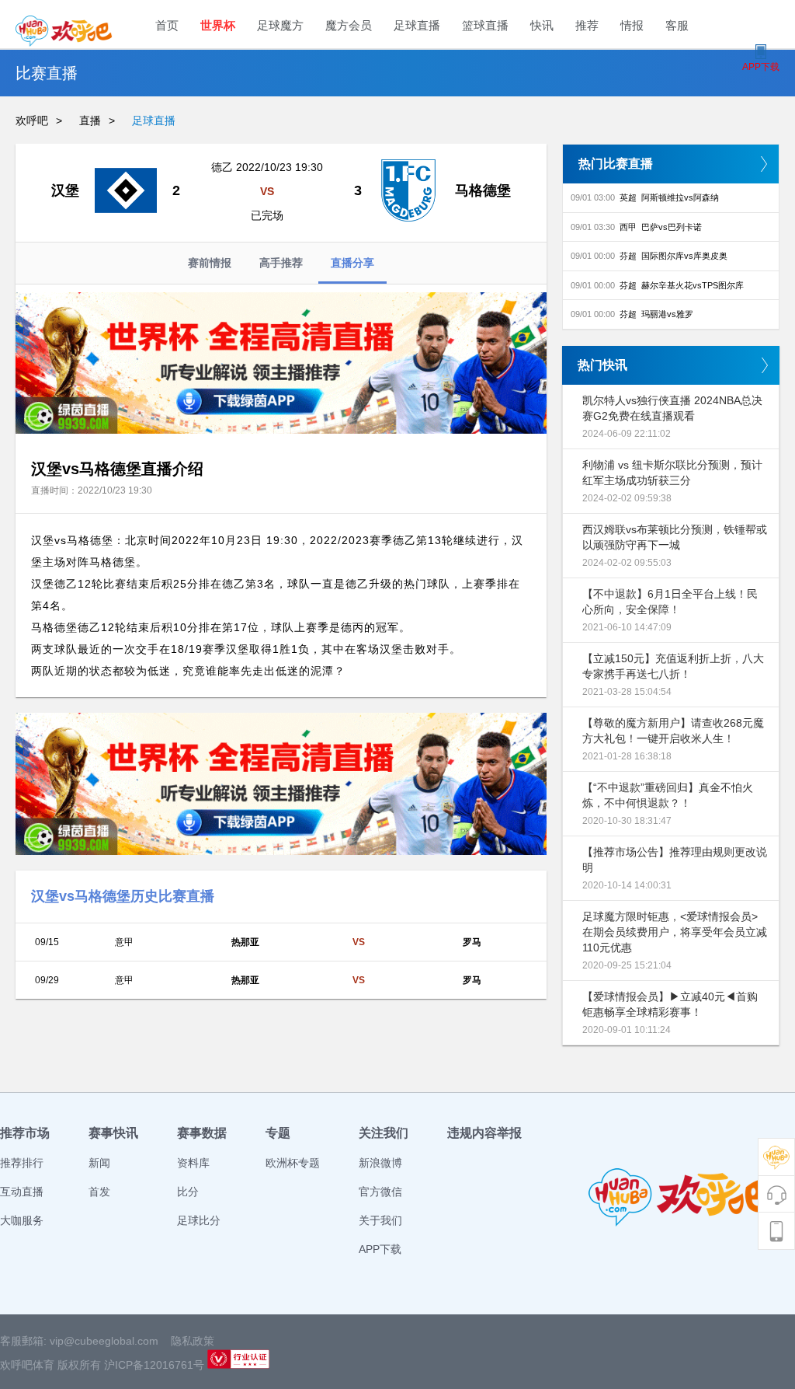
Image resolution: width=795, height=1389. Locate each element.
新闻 (99, 1163)
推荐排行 (21, 1163)
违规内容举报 (484, 1132)
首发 (99, 1191)
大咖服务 (21, 1220)
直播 (90, 120)
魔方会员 (348, 25)
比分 (188, 1191)
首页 (167, 25)
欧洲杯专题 (293, 1163)
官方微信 (380, 1191)
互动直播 (21, 1191)
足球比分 (198, 1220)
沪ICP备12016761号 (154, 1365)
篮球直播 (485, 25)
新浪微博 (380, 1163)
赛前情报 (209, 263)
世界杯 (217, 25)
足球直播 (417, 25)
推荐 (587, 25)
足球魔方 (280, 25)
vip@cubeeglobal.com (104, 1341)
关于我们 (380, 1220)
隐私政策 (192, 1341)
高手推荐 (281, 263)
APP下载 (380, 1249)
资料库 (193, 1163)
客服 (677, 25)
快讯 (542, 25)
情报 (632, 25)
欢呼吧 (32, 120)
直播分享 (352, 263)
